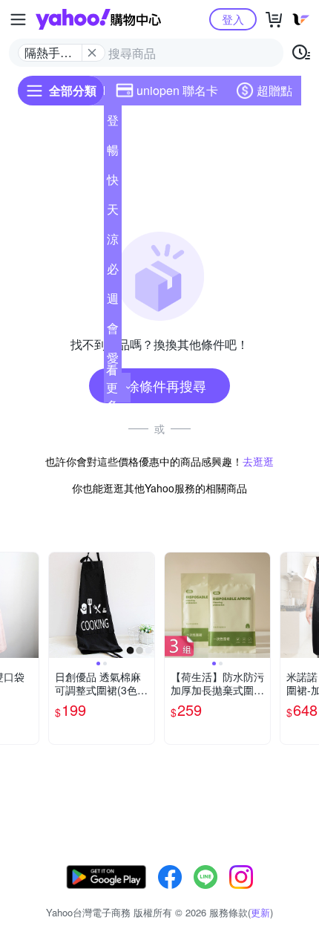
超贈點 (274, 90)
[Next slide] (29, 605)
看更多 (112, 387)
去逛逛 (258, 461)
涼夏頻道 (113, 242)
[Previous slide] (58, 605)
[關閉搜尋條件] (92, 52)
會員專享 (113, 331)
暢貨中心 (113, 153)
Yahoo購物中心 (98, 19)
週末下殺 (113, 301)
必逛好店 (113, 272)
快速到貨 (113, 183)
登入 (233, 19)
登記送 (113, 123)
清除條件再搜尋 (159, 385)
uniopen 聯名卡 (177, 90)
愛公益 (113, 361)
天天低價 (113, 212)
